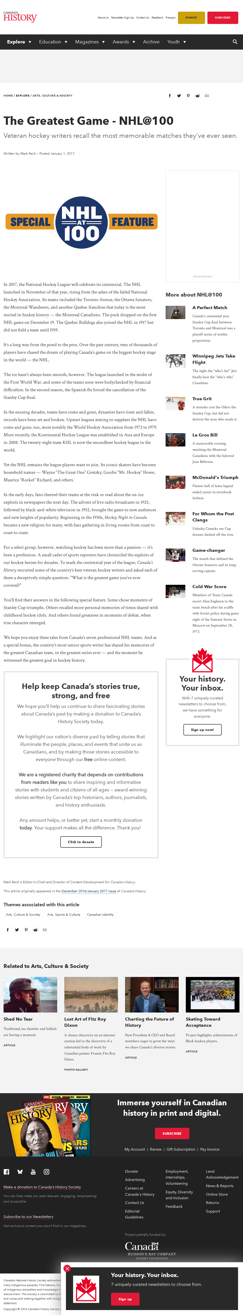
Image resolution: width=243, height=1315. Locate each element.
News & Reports (220, 1186)
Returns (212, 1202)
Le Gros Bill (205, 435)
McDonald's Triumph (215, 477)
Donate (191, 17)
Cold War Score (209, 586)
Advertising (135, 1179)
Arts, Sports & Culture (63, 915)
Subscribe (223, 17)
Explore (16, 42)
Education (50, 42)
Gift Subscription (181, 1149)
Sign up (125, 1299)
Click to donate (81, 842)
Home (8, 95)
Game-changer (208, 550)
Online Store (217, 1194)
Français (171, 17)
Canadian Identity (100, 915)
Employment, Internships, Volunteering (177, 1177)
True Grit (202, 398)
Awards (121, 42)
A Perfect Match (209, 307)
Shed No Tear (18, 1019)
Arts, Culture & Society (53, 95)
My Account (135, 1149)
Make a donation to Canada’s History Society (42, 1187)
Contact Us (142, 17)
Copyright (10, 1309)
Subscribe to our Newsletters (28, 1216)
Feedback (157, 17)
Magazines (87, 42)
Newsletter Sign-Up (122, 17)
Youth (174, 42)
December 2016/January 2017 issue (88, 891)
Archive (151, 42)
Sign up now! (202, 730)
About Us (103, 17)
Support (213, 1211)
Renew (156, 1149)
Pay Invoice (210, 1149)
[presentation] (176, 312)
